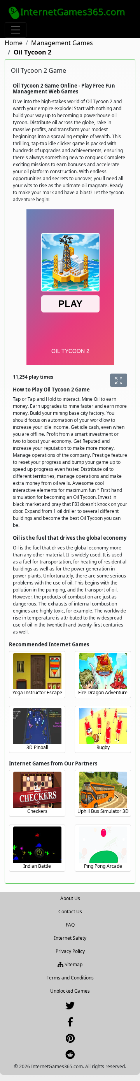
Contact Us (70, 911)
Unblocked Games (70, 991)
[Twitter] (70, 1007)
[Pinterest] (70, 1040)
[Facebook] (70, 1023)
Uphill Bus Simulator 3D (103, 811)
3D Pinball (37, 747)
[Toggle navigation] (15, 30)
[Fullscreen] (118, 380)
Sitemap (72, 964)
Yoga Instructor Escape (37, 692)
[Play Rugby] (103, 726)
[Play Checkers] (37, 790)
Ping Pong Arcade (103, 866)
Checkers (37, 811)
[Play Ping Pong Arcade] (103, 845)
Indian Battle (37, 866)
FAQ (70, 924)
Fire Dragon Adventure (103, 692)
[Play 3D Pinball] (37, 726)
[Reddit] (70, 1056)
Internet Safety (70, 938)
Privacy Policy (70, 951)
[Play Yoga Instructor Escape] (37, 671)
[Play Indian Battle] (37, 845)
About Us (70, 898)
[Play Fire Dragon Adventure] (103, 671)
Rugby (103, 747)
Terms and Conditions (70, 977)
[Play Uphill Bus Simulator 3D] (103, 790)
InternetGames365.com (72, 11)
